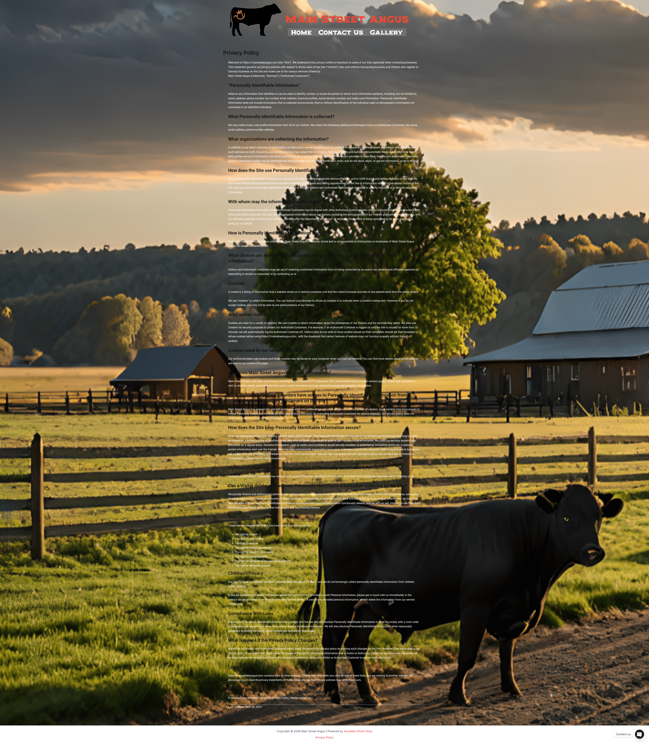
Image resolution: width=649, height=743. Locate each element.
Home (301, 32)
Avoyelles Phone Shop (358, 731)
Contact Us (341, 32)
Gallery (386, 32)
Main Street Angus (347, 19)
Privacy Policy (325, 737)
